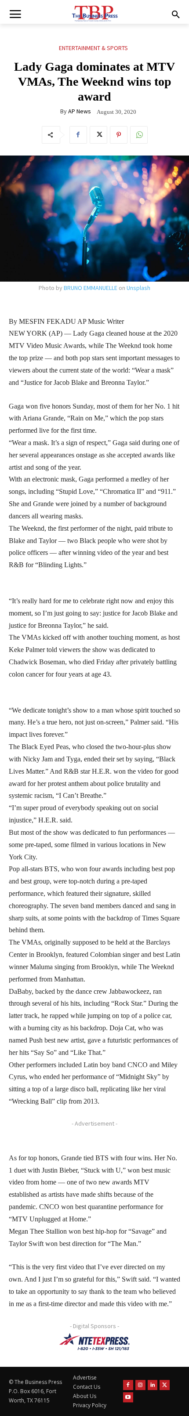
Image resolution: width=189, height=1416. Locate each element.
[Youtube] (128, 1397)
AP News (79, 111)
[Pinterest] (118, 135)
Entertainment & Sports (93, 48)
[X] (98, 135)
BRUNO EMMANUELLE (90, 288)
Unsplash (138, 288)
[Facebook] (78, 135)
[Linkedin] (153, 1385)
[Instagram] (140, 1385)
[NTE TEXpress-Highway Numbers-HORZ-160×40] (94, 1342)
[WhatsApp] (139, 135)
